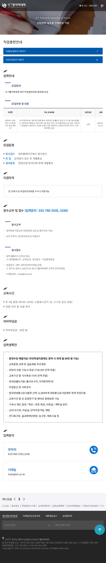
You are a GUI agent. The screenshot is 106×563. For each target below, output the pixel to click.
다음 (24, 499)
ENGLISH (93, 5)
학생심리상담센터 (70, 505)
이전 (15, 499)
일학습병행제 (38, 505)
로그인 (84, 5)
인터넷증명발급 (53, 505)
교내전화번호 (23, 505)
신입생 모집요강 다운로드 (15, 59)
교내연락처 (67, 515)
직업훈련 (96, 505)
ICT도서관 (85, 505)
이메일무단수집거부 (31, 515)
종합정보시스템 (8, 505)
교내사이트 (9, 525)
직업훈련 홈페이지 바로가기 (16, 51)
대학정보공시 (51, 515)
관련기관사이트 (63, 525)
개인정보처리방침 (9, 515)
